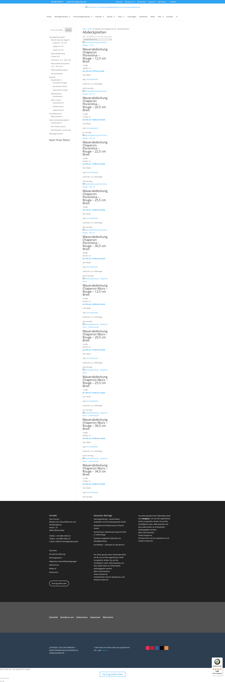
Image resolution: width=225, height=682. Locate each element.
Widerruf (52, 568)
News (152, 17)
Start (84, 29)
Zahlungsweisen (55, 558)
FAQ (159, 17)
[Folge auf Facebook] (157, 648)
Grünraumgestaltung (81, 17)
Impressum (152, 2)
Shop (120, 17)
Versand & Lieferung (57, 554)
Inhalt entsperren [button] (101, 574)
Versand (105, 650)
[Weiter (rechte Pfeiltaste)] (3, 681)
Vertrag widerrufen (59, 583)
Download (143, 17)
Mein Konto (162, 2)
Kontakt (169, 17)
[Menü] (221, 658)
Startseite (119, 2)
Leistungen (131, 17)
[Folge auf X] (162, 648)
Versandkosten (92, 79)
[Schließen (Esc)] (8, 678)
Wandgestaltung (61, 17)
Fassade (98, 17)
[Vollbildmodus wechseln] (3, 678)
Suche (68, 30)
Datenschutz (141, 2)
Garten (109, 17)
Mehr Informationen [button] (102, 571)
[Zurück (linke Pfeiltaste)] (1, 681)
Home (49, 17)
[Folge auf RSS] (166, 648)
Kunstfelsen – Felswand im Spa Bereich (109, 545)
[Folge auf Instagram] (148, 648)
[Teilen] (6, 678)
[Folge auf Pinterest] (152, 648)
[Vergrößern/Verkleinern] (1, 678)
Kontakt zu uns (130, 2)
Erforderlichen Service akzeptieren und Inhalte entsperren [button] (109, 578)
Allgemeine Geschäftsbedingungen (63, 561)
